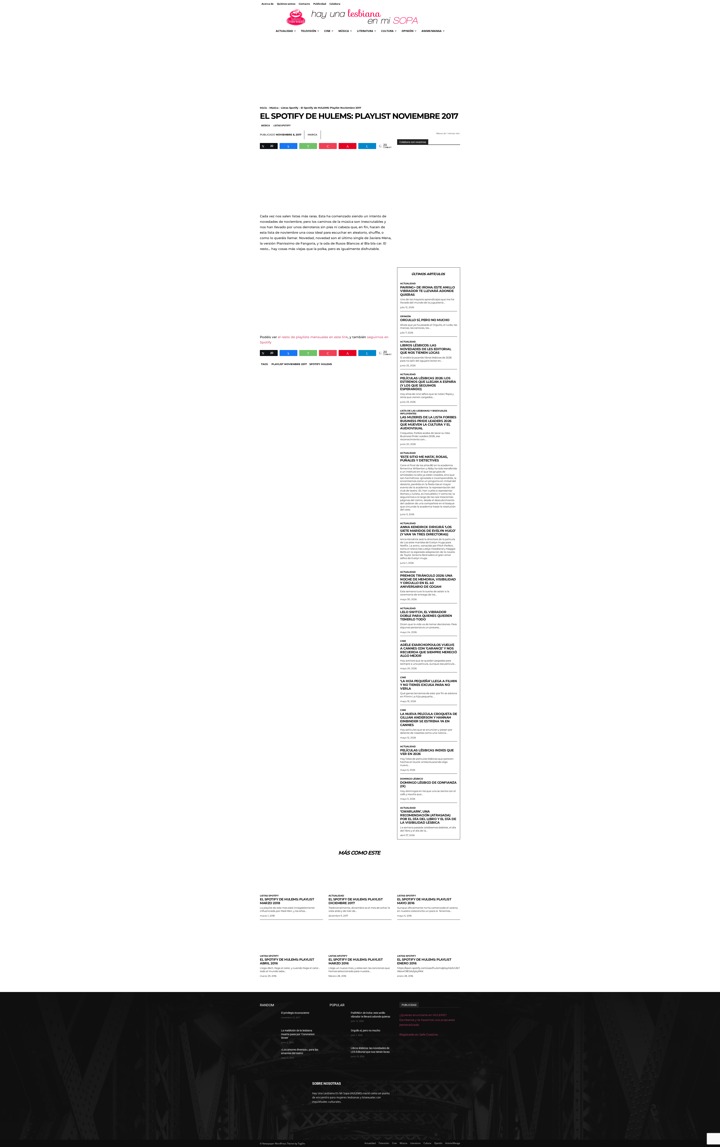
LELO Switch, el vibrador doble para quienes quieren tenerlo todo (426, 615)
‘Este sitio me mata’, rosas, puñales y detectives (424, 458)
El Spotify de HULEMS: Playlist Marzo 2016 (355, 961)
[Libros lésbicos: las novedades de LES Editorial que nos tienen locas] (339, 1052)
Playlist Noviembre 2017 (289, 364)
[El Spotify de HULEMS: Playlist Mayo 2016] (428, 876)
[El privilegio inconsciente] (269, 1017)
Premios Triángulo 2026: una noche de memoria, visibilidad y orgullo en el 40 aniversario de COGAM (428, 581)
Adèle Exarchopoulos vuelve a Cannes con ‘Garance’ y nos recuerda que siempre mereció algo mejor (428, 650)
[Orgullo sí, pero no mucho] (339, 1035)
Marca (312, 134)
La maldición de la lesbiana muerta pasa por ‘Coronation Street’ (298, 1034)
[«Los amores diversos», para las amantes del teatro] (269, 1054)
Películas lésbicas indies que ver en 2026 (427, 752)
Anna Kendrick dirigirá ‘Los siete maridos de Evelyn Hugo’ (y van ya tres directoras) (427, 530)
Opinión (405, 316)
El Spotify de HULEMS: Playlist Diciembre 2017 (355, 901)
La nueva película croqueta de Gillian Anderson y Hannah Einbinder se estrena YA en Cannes (428, 719)
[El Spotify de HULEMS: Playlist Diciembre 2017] (360, 876)
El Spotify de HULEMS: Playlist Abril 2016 (287, 961)
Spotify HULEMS (320, 364)
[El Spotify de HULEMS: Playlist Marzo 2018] (291, 876)
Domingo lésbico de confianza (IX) (428, 784)
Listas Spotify (289, 107)
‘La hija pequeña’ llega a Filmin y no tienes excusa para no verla (428, 684)
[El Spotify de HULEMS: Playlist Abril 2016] (291, 937)
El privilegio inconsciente (295, 1012)
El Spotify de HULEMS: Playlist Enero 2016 (424, 961)
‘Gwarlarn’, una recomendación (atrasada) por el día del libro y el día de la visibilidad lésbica (428, 817)
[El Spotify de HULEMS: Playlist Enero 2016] (428, 937)
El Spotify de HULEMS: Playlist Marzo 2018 (287, 901)
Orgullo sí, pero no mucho (424, 320)
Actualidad (408, 283)
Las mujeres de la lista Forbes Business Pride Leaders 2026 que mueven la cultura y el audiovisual (428, 422)
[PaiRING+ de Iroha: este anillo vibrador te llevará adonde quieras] (339, 1017)
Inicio (263, 107)
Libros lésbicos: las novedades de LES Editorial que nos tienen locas (425, 348)
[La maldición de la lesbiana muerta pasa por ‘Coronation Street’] (269, 1035)
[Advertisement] (360, 63)
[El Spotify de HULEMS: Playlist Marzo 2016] (360, 937)
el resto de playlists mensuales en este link (313, 337)
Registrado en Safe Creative (418, 1034)
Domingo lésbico (411, 778)
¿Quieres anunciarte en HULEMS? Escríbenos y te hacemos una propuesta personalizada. (427, 1020)
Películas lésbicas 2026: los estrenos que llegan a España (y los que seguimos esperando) (428, 383)
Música (273, 107)
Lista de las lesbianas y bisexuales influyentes (423, 412)
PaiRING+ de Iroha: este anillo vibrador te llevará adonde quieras (427, 291)
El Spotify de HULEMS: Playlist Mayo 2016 (424, 901)
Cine (403, 641)
